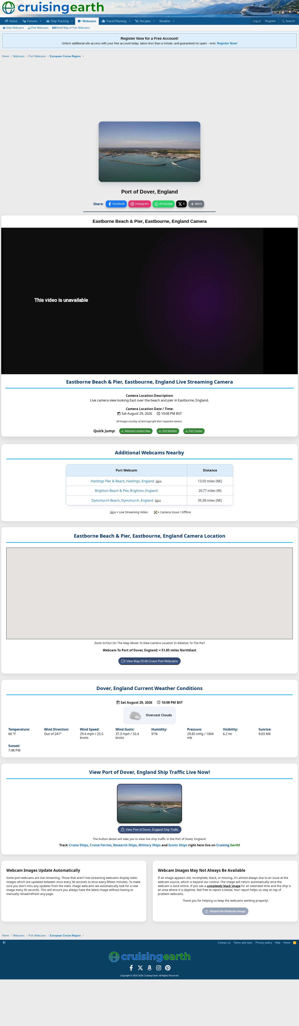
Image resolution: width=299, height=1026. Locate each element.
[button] (40, 21)
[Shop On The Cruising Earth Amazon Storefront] (149, 969)
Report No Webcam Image (227, 911)
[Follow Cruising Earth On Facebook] (131, 969)
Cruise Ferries (100, 845)
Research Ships (125, 845)
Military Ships (150, 845)
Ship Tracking (59, 21)
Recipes (145, 21)
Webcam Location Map (137, 431)
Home (12, 21)
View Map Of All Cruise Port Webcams (152, 661)
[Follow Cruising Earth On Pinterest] (167, 969)
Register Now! (227, 43)
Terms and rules (243, 942)
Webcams (89, 21)
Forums (31, 21)
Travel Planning (116, 21)
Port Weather (170, 431)
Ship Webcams (15, 27)
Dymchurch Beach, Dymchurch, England (122, 500)
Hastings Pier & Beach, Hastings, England (122, 481)
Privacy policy (263, 942)
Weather (164, 21)
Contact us (224, 942)
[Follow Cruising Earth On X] (140, 969)
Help (277, 942)
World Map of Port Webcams (73, 27)
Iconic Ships (177, 845)
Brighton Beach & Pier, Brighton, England (126, 490)
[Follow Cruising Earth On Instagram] (158, 969)
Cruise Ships (78, 845)
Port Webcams (40, 27)
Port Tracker (195, 431)
